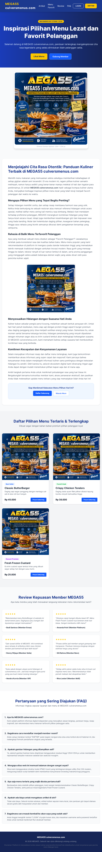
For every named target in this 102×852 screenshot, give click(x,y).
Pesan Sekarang (38, 500)
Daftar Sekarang (42, 393)
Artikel (42, 6)
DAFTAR (91, 6)
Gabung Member (60, 56)
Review (60, 6)
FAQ (69, 6)
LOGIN (78, 6)
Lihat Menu (39, 56)
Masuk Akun (61, 393)
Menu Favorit (51, 6)
